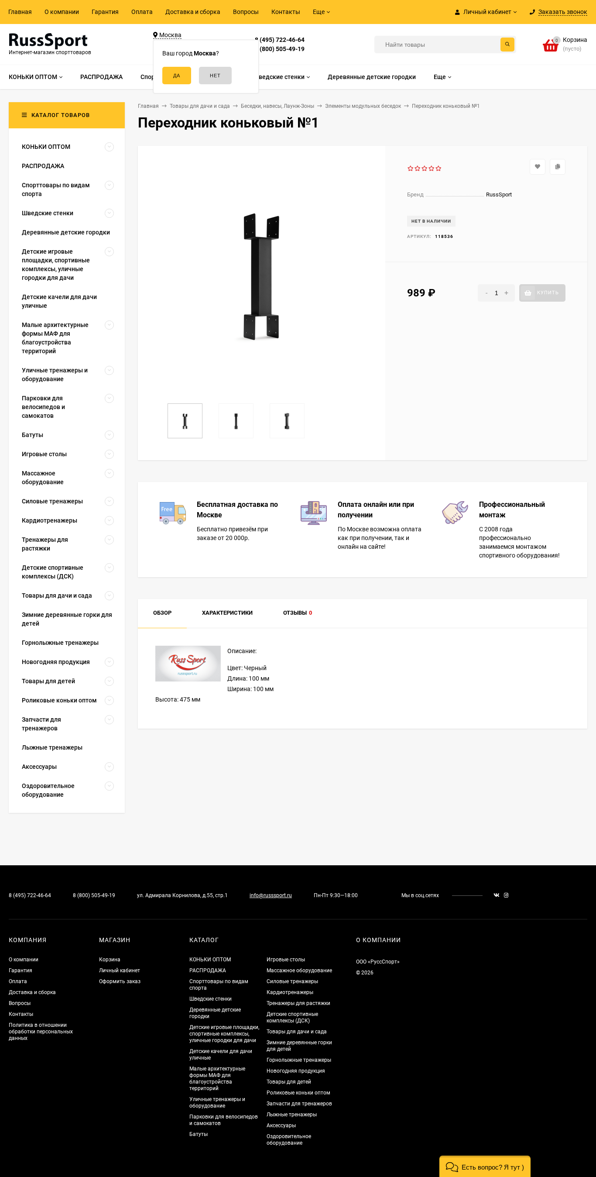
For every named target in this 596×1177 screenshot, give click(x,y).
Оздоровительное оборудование (289, 1139)
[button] (485, 1166)
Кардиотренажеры (290, 992)
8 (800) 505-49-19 (280, 48)
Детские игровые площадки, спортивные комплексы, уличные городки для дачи (224, 1033)
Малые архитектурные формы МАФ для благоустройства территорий (217, 1078)
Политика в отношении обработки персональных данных (41, 1031)
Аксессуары (281, 1125)
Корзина (109, 960)
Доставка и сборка (192, 11)
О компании (62, 11)
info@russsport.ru (271, 895)
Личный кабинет (119, 970)
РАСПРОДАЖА (207, 970)
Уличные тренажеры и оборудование (217, 1102)
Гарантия (105, 11)
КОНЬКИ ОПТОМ (210, 960)
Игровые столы (286, 960)
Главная (20, 11)
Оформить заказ (119, 981)
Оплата (142, 11)
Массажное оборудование (299, 970)
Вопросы (246, 11)
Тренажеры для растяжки (298, 1003)
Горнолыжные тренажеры (299, 1060)
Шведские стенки (210, 999)
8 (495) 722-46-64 (280, 39)
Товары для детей (289, 1082)
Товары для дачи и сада (297, 1032)
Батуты (198, 1134)
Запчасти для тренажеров (299, 1104)
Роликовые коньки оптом (298, 1093)
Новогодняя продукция (296, 1071)
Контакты (285, 11)
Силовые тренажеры (292, 981)
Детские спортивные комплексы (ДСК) (292, 1017)
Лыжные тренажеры (292, 1115)
